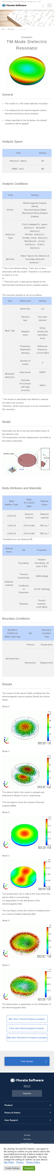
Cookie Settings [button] (12, 1168)
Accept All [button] (28, 1168)
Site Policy (27, 1139)
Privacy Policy (33, 1162)
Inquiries (27, 1093)
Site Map (27, 1135)
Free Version (27, 1061)
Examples (22, 29)
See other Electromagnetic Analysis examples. (27, 1029)
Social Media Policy (27, 1143)
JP (43, 5)
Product (11, 29)
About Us (27, 1086)
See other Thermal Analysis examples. (27, 1019)
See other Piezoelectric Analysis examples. (27, 1037)
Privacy (20, 1162)
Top (3, 29)
